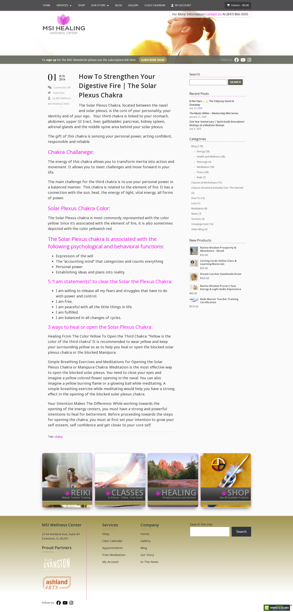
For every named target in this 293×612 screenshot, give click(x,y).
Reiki (199, 177)
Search (241, 531)
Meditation (203, 167)
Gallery (133, 5)
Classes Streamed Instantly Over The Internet (217, 187)
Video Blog (197, 229)
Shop (81, 5)
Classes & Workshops (204, 182)
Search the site (201, 524)
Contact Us (213, 14)
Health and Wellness (208, 156)
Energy (201, 151)
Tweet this (59, 93)
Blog (118, 5)
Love (194, 203)
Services (62, 5)
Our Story (98, 5)
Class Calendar (155, 5)
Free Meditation (113, 555)
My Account (182, 5)
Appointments (112, 548)
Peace (200, 172)
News (194, 213)
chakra (58, 436)
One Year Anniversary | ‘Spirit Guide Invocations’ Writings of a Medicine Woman (217, 123)
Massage (202, 161)
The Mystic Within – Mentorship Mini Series (213, 113)
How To (195, 198)
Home (46, 5)
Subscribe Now (152, 60)
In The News (149, 562)
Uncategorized (199, 224)
